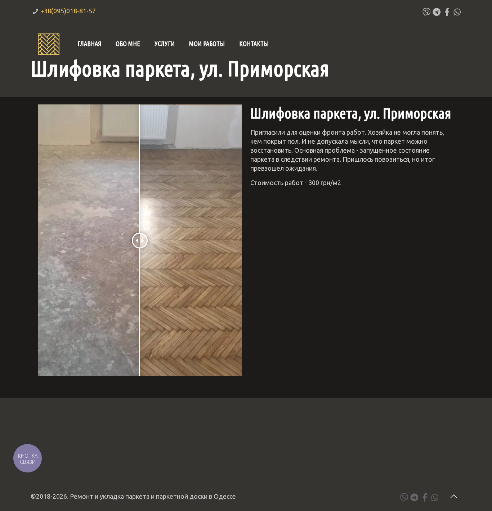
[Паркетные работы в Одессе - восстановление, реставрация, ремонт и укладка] (48, 43)
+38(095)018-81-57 (68, 10)
